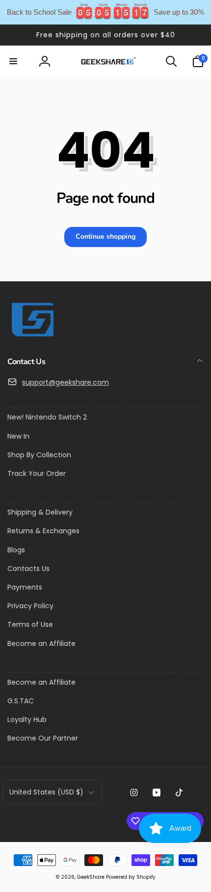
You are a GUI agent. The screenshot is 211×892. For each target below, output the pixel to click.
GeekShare (91, 877)
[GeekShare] (31, 336)
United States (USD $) (46, 792)
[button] (13, 61)
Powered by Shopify (131, 877)
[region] (105, 12)
